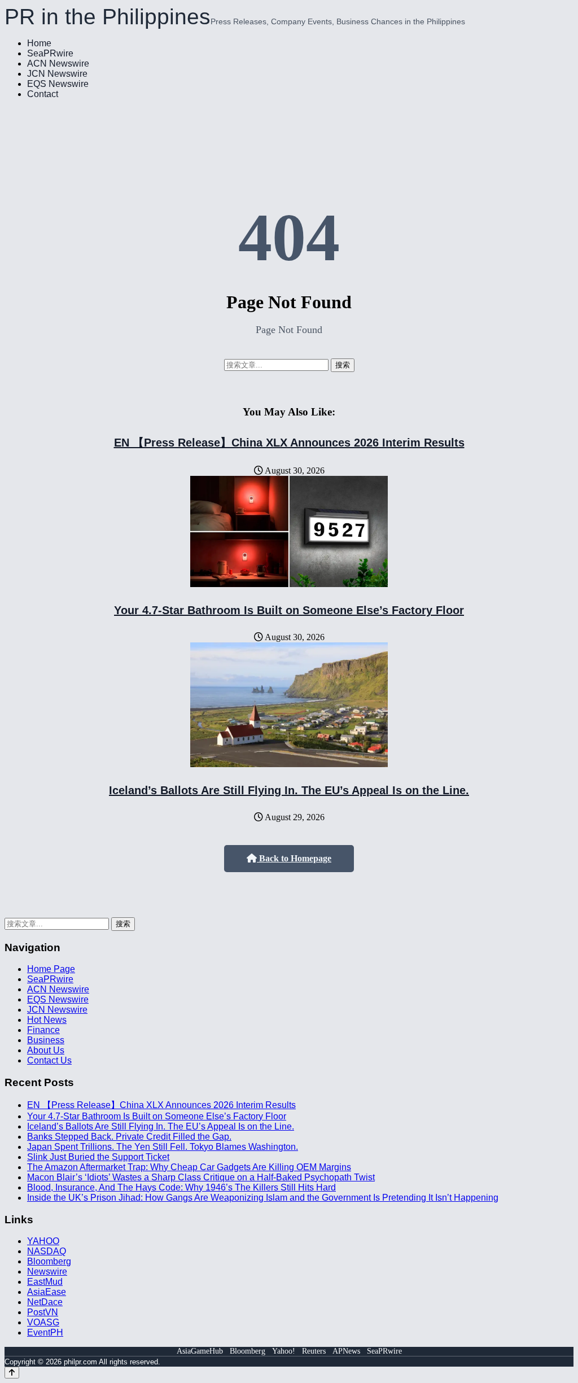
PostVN (42, 1312)
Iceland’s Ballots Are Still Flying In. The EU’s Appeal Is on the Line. (289, 790)
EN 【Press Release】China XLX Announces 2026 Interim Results (289, 442)
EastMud (45, 1281)
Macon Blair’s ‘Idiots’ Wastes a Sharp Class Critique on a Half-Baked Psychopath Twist (201, 1177)
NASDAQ (46, 1251)
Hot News (47, 1020)
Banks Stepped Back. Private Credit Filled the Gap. (129, 1136)
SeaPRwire (50, 53)
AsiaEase (46, 1292)
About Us (45, 1050)
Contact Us (49, 1060)
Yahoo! (283, 1351)
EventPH (45, 1332)
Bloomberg (49, 1261)
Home (39, 43)
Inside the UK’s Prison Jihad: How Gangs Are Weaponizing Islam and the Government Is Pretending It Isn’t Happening (262, 1197)
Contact (42, 94)
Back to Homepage (294, 858)
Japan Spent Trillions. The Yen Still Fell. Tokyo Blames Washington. (162, 1147)
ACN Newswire (58, 63)
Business (45, 1040)
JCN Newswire (57, 73)
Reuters (314, 1351)
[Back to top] (12, 1372)
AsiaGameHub (200, 1351)
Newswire (47, 1271)
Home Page (51, 969)
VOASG (43, 1322)
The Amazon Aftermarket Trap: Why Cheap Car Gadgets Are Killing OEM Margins (189, 1167)
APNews (346, 1351)
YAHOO (43, 1241)
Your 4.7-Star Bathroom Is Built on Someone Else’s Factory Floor (289, 610)
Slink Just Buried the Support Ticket (98, 1157)
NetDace (45, 1302)
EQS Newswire (58, 84)
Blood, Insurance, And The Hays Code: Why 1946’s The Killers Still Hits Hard (181, 1187)
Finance (43, 1030)
